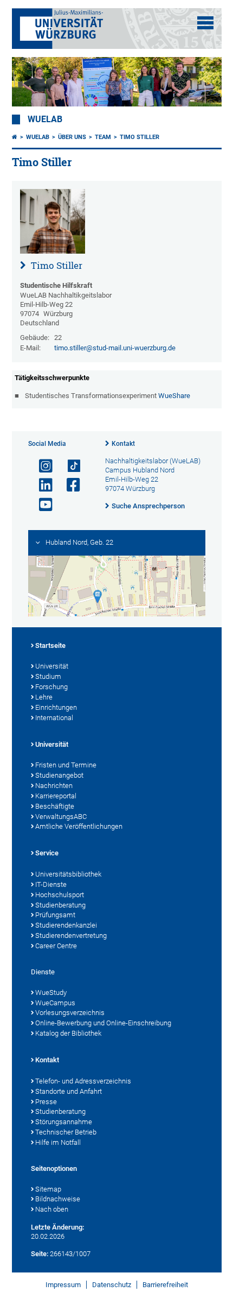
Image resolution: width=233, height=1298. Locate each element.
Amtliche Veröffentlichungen (78, 826)
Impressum (63, 1285)
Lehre (44, 697)
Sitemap (48, 1189)
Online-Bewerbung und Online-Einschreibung (103, 1023)
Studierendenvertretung (71, 935)
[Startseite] (14, 137)
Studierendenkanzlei (66, 925)
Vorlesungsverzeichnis (70, 1013)
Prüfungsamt (55, 915)
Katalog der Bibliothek (68, 1033)
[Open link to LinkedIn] (41, 485)
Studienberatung (60, 905)
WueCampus (55, 1003)
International (54, 718)
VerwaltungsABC (61, 816)
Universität (51, 666)
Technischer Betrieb (65, 1132)
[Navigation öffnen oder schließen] (205, 22)
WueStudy (51, 992)
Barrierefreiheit (165, 1285)
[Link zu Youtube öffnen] (41, 504)
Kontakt (123, 444)
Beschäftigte (54, 806)
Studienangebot (59, 775)
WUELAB (45, 119)
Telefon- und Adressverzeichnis (83, 1081)
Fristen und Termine (65, 765)
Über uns (72, 137)
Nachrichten (54, 786)
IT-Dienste (51, 884)
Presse (46, 1102)
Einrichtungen (56, 707)
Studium (48, 676)
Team (103, 137)
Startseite (50, 645)
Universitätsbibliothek (68, 874)
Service (47, 853)
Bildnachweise (57, 1199)
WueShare (174, 396)
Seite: (39, 1254)
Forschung (51, 687)
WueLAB (37, 137)
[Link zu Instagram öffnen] (41, 466)
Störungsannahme (63, 1122)
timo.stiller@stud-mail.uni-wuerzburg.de (115, 348)
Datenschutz (111, 1285)
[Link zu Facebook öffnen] (69, 485)
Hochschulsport (59, 895)
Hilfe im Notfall (58, 1142)
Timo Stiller (139, 137)
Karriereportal (55, 796)
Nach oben (51, 1209)
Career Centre (56, 946)
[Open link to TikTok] (69, 466)
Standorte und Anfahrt (68, 1091)
